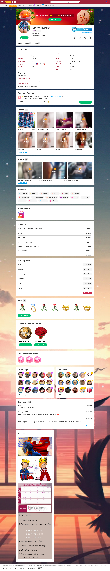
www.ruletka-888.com (20, 565)
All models (4, 5)
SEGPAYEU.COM (39, 565)
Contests (38, 5)
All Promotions (30, 5)
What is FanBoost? (87, 32)
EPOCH (32, 565)
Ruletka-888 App (49, 5)
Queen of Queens (56, 96)
